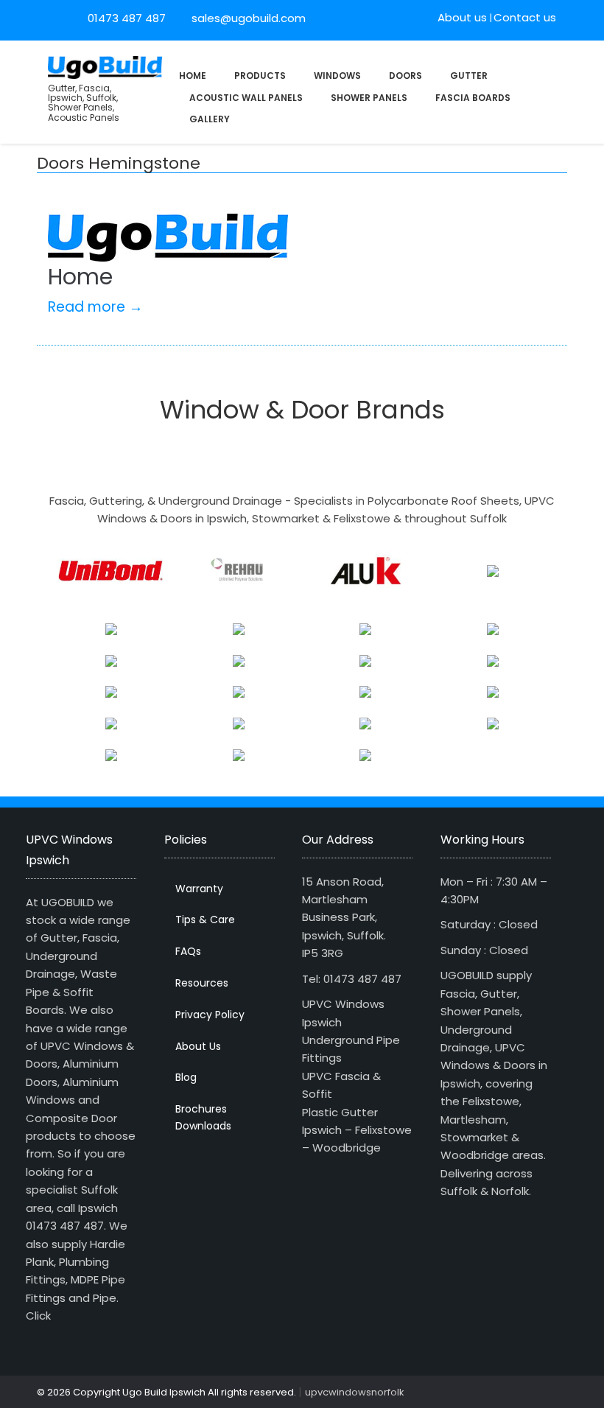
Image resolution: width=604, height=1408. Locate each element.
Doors (405, 75)
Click (38, 1315)
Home (192, 75)
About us (462, 17)
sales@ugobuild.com (247, 18)
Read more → (95, 307)
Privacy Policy (210, 1014)
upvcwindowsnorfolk (354, 1392)
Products (260, 75)
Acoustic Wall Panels (246, 97)
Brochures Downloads (203, 1117)
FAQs (188, 951)
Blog (186, 1077)
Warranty (199, 888)
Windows (337, 75)
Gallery (209, 119)
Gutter (469, 75)
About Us (198, 1046)
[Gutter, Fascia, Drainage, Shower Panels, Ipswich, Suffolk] (105, 66)
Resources (201, 983)
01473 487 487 (127, 18)
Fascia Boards (472, 97)
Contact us (525, 17)
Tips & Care (205, 919)
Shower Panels (369, 97)
